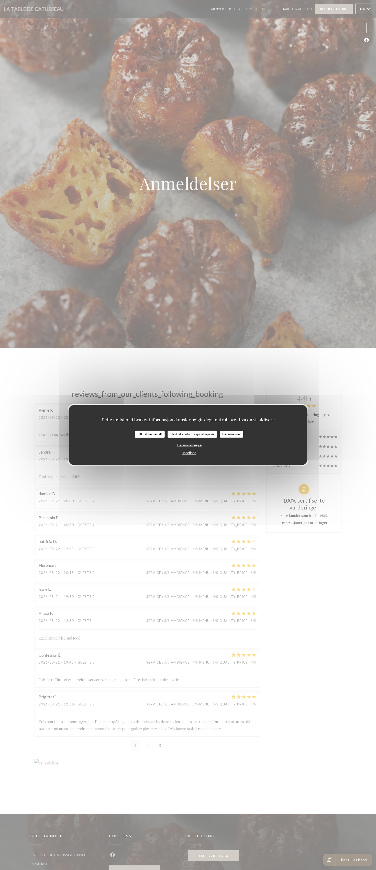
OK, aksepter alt (150, 434)
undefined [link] (189, 453)
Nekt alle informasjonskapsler (192, 434)
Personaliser (231, 434)
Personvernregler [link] (189, 445)
